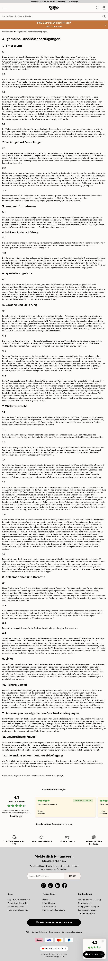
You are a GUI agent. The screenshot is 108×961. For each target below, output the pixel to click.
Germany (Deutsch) (54, 948)
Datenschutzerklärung (72, 932)
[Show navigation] (4, 8)
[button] (102, 942)
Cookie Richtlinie (39, 932)
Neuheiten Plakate (16, 906)
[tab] (97, 8)
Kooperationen (49, 906)
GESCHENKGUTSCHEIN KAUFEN (56, 922)
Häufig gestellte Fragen (88, 906)
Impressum (54, 932)
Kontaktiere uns (85, 903)
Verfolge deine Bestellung (89, 899)
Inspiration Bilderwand (18, 910)
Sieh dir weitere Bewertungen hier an (54, 824)
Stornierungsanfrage (87, 910)
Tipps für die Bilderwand (19, 899)
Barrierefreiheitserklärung (53, 910)
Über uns (46, 899)
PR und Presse (48, 903)
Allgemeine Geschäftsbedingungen (32, 31)
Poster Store (7, 31)
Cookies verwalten (86, 913)
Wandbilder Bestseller (18, 903)
